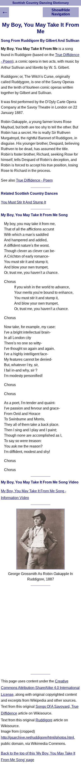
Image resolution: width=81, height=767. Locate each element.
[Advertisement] (40, 630)
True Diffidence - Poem (34, 180)
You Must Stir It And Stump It (23, 202)
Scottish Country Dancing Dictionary (40, 3)
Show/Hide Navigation (61, 12)
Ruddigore (44, 720)
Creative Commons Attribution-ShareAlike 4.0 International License (40, 687)
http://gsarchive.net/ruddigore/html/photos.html (37, 737)
